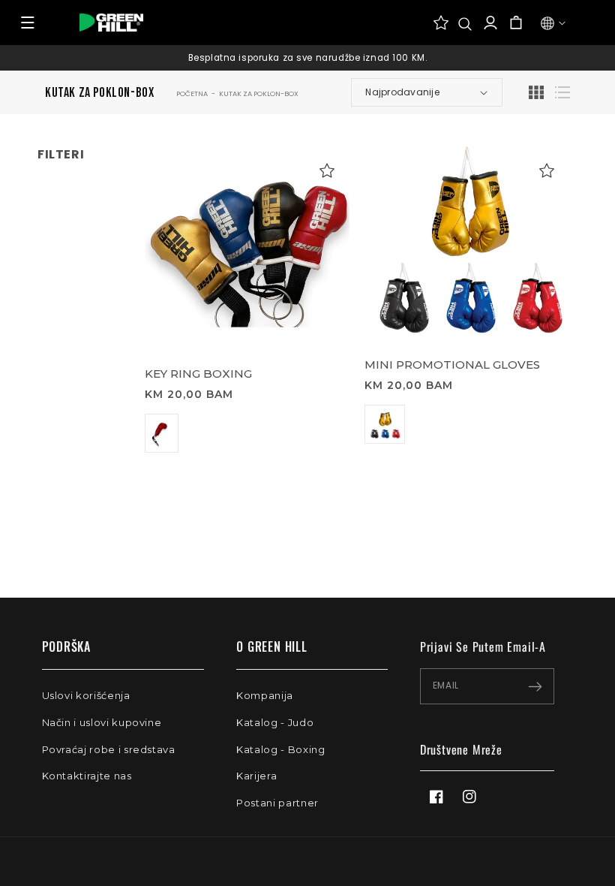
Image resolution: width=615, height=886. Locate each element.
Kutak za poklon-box (258, 93)
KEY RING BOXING (198, 373)
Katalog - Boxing (280, 749)
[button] (465, 24)
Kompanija (264, 695)
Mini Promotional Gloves (452, 364)
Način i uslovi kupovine (102, 722)
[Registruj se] (534, 686)
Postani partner (277, 803)
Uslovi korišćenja (86, 695)
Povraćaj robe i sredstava (109, 749)
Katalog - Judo (275, 722)
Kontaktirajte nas (87, 776)
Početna (192, 93)
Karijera (256, 776)
